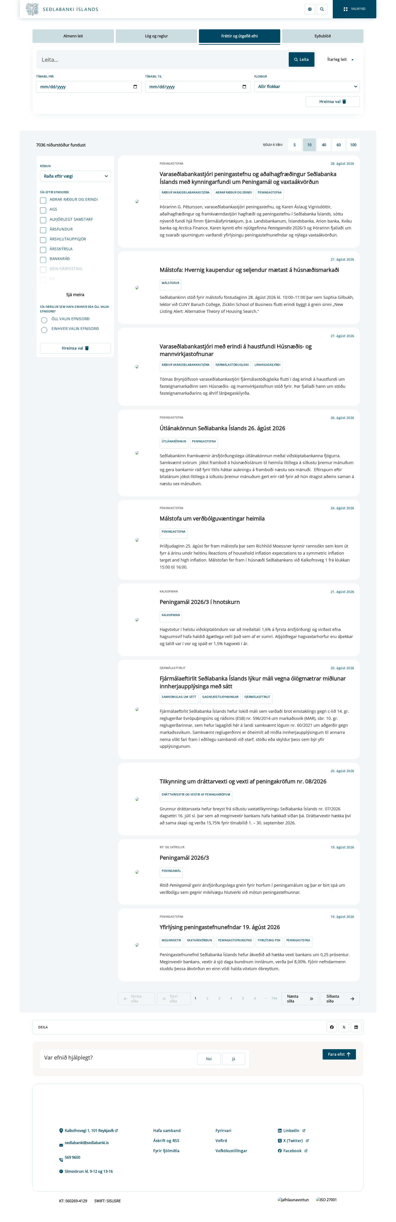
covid (55, 288)
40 (324, 144)
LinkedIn (291, 1130)
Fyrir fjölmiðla (166, 1150)
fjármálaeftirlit (257, 697)
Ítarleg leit (337, 59)
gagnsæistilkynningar (220, 697)
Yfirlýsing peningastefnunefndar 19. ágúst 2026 (220, 927)
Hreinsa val (330, 101)
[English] (310, 9)
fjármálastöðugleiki (232, 365)
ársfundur (61, 229)
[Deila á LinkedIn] (356, 1027)
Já (233, 1058)
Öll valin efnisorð (71, 318)
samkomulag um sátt (179, 697)
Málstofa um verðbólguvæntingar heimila (212, 518)
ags (53, 209)
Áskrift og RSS (166, 1140)
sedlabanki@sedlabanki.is (87, 1142)
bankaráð (60, 258)
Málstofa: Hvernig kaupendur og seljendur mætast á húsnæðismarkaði (249, 269)
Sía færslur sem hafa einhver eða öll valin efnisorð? (74, 309)
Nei (209, 1058)
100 (353, 144)
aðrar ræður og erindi (74, 199)
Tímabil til (153, 76)
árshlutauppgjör (68, 239)
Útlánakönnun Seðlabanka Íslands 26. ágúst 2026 (222, 428)
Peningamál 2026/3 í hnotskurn (200, 601)
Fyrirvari (223, 1130)
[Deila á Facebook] (332, 1027)
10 (309, 144)
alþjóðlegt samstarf (71, 219)
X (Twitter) (293, 1140)
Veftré (221, 1140)
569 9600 (72, 1157)
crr (53, 298)
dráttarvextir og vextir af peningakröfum (196, 794)
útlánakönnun (174, 441)
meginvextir (171, 940)
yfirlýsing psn (269, 940)
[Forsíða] (69, 9)
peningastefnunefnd (235, 940)
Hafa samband (167, 1130)
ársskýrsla (61, 248)
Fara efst (336, 1054)
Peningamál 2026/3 (184, 857)
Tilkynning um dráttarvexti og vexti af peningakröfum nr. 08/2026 (243, 781)
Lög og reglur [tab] (156, 36)
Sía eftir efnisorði (54, 192)
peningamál (171, 871)
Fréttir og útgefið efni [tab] (239, 36)
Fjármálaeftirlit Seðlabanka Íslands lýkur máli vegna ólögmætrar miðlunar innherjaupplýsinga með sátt (253, 682)
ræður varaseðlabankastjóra (186, 192)
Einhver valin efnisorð (75, 328)
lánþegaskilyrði (267, 365)
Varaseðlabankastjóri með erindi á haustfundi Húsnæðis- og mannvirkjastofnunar (236, 350)
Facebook (292, 1150)
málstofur (170, 283)
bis (52, 278)
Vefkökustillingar (232, 1150)
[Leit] (322, 9)
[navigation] (354, 9)
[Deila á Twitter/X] (344, 1027)
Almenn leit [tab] (73, 36)
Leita (304, 59)
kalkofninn (171, 615)
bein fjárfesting (66, 268)
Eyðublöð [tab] (323, 36)
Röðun (45, 166)
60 (339, 144)
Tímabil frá (45, 76)
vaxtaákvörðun (199, 940)
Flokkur (260, 76)
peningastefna (270, 192)
